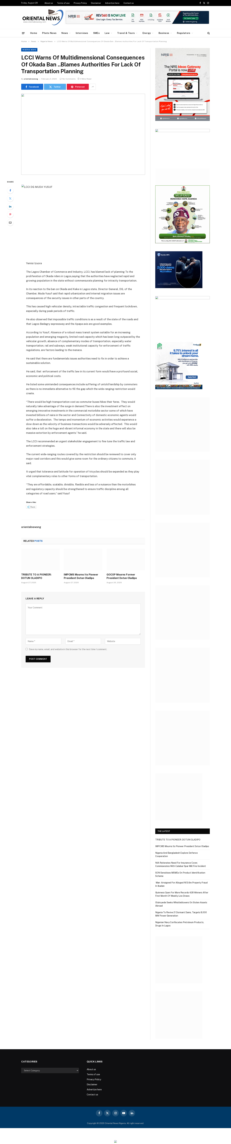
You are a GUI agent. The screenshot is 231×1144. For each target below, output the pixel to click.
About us (48, 3)
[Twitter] (10, 198)
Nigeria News (29, 50)
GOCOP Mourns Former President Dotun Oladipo (122, 576)
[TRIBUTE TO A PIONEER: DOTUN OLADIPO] (40, 559)
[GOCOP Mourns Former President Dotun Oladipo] (126, 559)
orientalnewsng (31, 79)
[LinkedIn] (10, 206)
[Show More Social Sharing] (93, 87)
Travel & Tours (126, 33)
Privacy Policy (80, 3)
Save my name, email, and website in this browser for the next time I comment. (68, 649)
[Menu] (23, 33)
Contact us (129, 3)
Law (107, 33)
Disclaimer (96, 3)
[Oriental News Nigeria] (43, 17)
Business (164, 33)
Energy (147, 33)
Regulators (183, 33)
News (64, 33)
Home (33, 33)
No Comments (69, 79)
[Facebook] (10, 190)
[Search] (208, 33)
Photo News (49, 33)
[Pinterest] (10, 214)
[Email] (10, 222)
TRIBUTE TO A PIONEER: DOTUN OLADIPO (36, 576)
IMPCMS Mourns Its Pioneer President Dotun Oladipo (81, 576)
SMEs (96, 33)
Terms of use (63, 3)
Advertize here (112, 3)
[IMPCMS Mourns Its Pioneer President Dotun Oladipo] (83, 559)
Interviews (82, 33)
